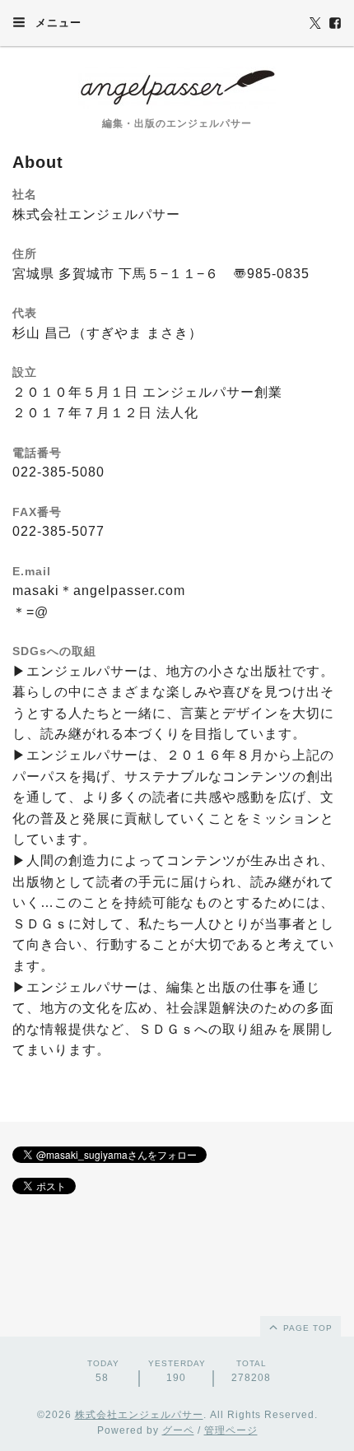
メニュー (56, 22)
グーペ (178, 1430)
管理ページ (231, 1430)
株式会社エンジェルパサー (139, 1415)
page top (306, 1327)
